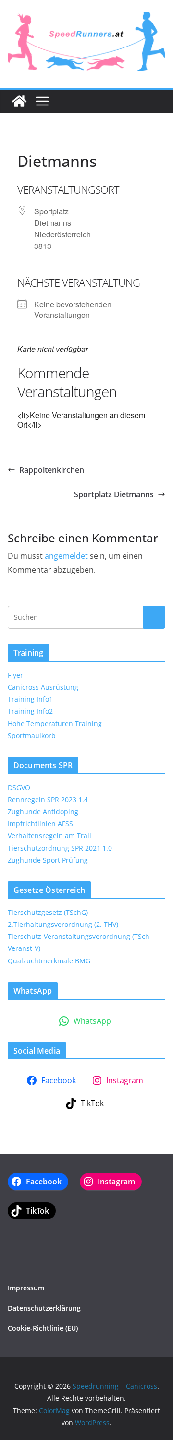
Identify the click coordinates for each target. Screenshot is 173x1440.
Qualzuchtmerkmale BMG (49, 960)
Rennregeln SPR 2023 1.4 (48, 799)
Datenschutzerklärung (44, 1307)
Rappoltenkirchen (51, 470)
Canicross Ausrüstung (43, 686)
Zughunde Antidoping (43, 811)
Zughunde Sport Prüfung (48, 860)
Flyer (15, 674)
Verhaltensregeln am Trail (49, 835)
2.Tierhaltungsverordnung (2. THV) (63, 924)
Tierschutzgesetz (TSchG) (48, 912)
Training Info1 (30, 698)
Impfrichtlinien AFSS (40, 823)
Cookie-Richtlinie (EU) (43, 1328)
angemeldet (66, 555)
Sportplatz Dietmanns (114, 494)
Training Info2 (30, 710)
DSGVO (19, 787)
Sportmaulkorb (32, 735)
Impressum (26, 1287)
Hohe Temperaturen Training (55, 723)
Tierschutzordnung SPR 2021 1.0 (60, 848)
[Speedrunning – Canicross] (19, 101)
